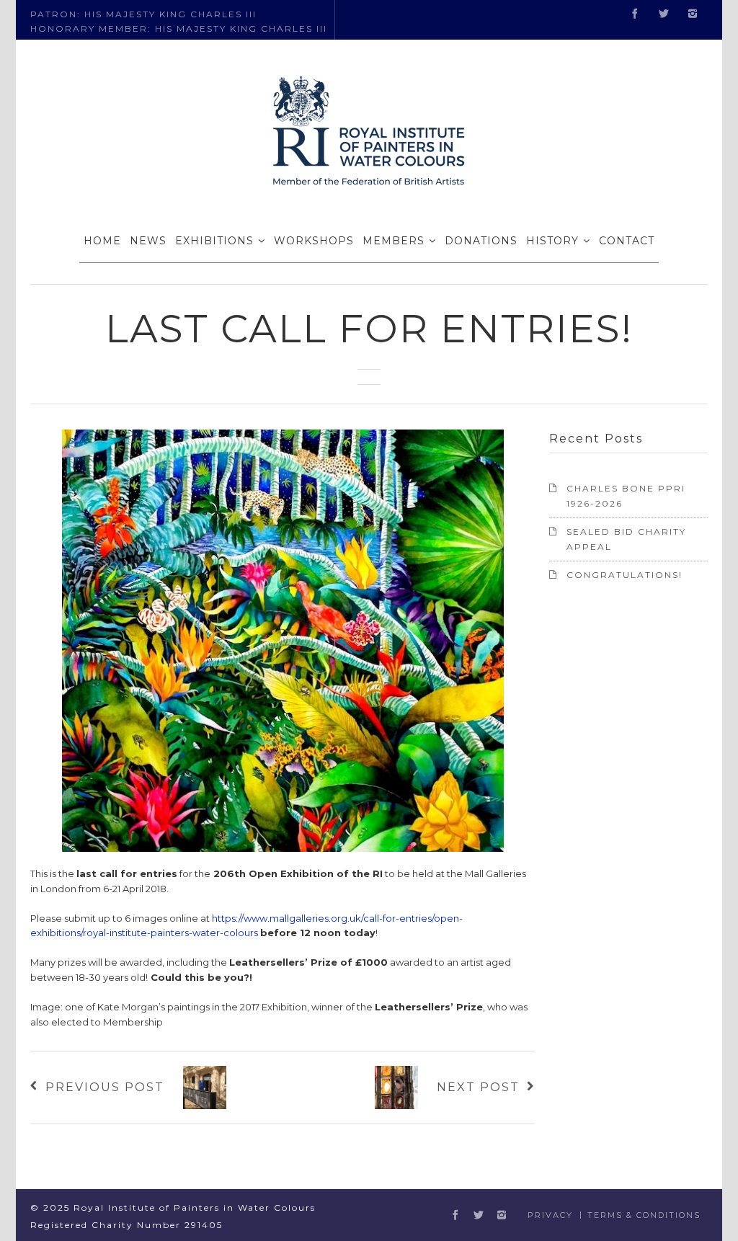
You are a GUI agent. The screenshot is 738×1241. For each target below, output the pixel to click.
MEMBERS (393, 240)
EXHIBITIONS (214, 240)
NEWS (148, 240)
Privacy (550, 1215)
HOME (102, 240)
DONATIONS (481, 240)
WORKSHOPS (314, 240)
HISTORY (552, 240)
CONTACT (626, 240)
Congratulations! (624, 574)
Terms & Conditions (644, 1215)
